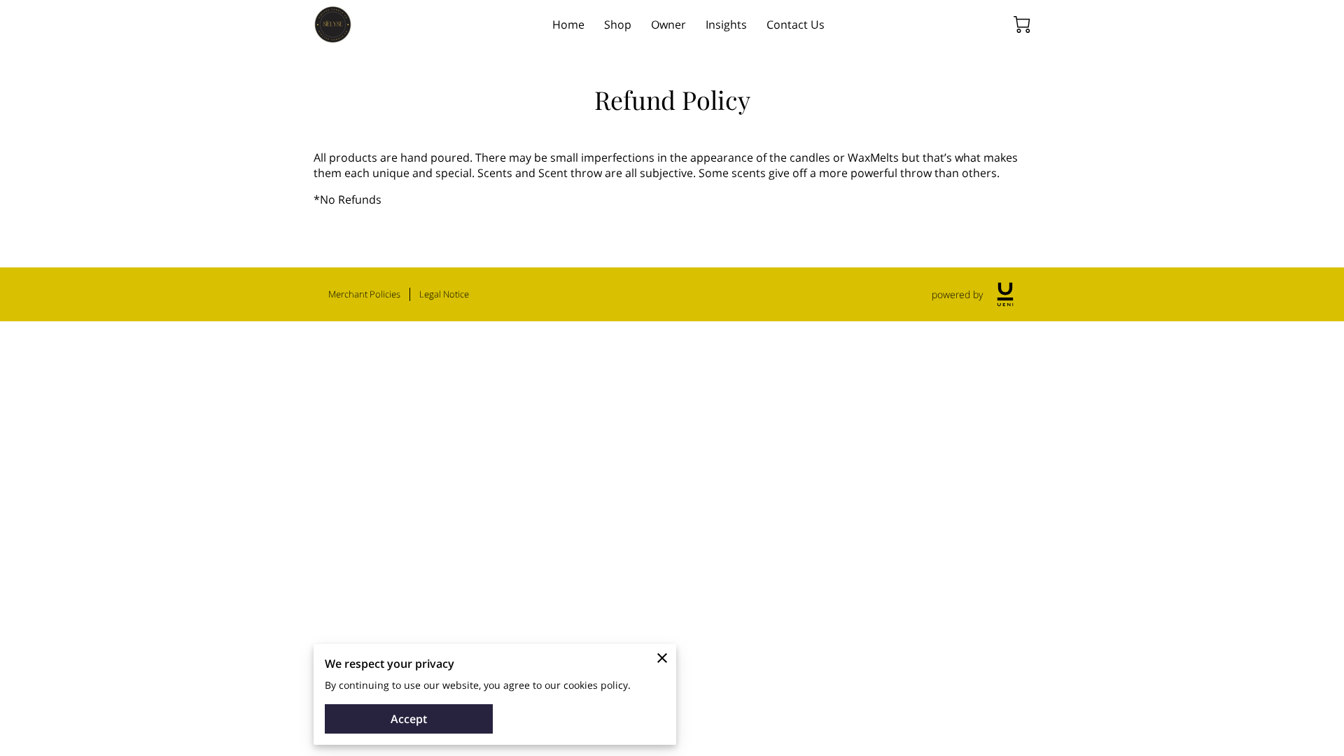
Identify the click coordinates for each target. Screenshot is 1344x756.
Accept (409, 719)
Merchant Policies (364, 294)
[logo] (1005, 294)
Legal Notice (444, 294)
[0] (1022, 24)
